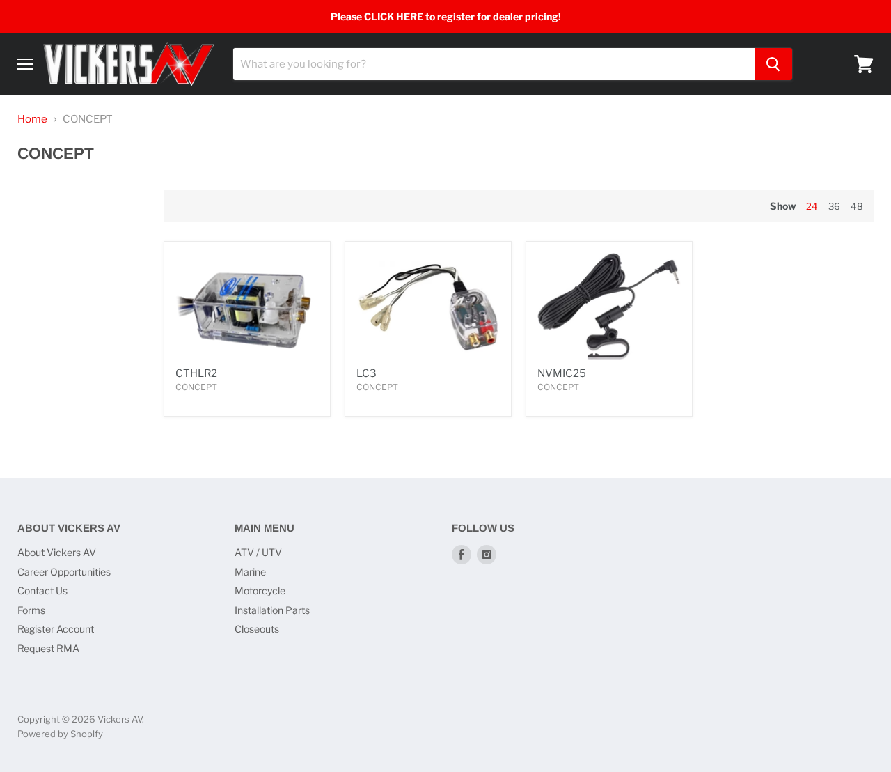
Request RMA (48, 648)
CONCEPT (196, 387)
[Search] (773, 64)
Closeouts (257, 629)
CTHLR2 (196, 373)
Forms (31, 610)
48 (857, 206)
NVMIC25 (561, 373)
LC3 (366, 373)
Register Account (55, 629)
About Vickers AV (56, 552)
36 (834, 206)
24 (812, 206)
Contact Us (42, 590)
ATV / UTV (258, 552)
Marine (250, 572)
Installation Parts (272, 610)
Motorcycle (260, 590)
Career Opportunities (64, 572)
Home (32, 119)
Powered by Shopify (60, 733)
